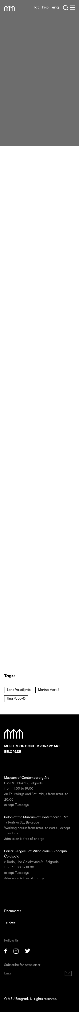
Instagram (16, 951)
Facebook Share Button (8, 131)
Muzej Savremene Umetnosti (9, 8)
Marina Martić (48, 690)
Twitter (27, 951)
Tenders (10, 922)
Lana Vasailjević (19, 690)
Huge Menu (72, 8)
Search (65, 7)
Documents (12, 911)
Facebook (5, 951)
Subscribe (68, 973)
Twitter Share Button (29, 131)
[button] (33, 633)
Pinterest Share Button (19, 131)
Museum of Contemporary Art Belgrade (32, 749)
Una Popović (16, 698)
